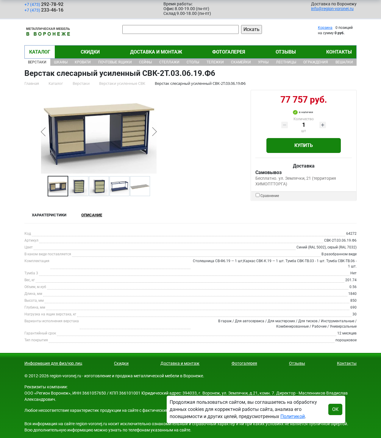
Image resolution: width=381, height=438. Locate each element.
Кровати (83, 62)
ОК (335, 409)
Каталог (39, 52)
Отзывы (286, 52)
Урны (263, 62)
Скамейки (241, 62)
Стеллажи (169, 62)
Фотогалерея (228, 52)
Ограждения (315, 62)
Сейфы (145, 62)
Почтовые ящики (115, 62)
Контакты (339, 52)
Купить (303, 145)
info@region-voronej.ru (332, 8)
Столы (193, 62)
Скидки (90, 52)
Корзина (325, 28)
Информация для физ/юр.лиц (53, 363)
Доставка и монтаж (156, 52)
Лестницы (286, 62)
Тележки (215, 62)
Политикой (292, 416)
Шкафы (61, 62)
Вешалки (344, 62)
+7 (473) (43, 4)
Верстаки (37, 62)
